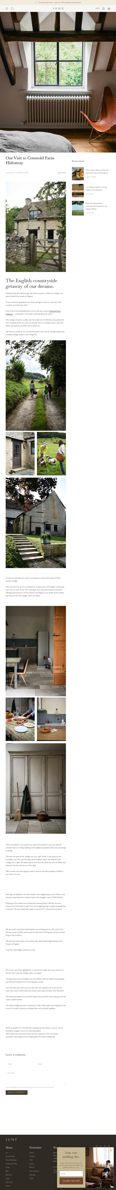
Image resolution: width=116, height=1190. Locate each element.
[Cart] (109, 8)
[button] (12, 8)
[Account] (103, 8)
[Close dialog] (111, 1150)
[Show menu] (6, 8)
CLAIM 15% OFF (71, 1181)
